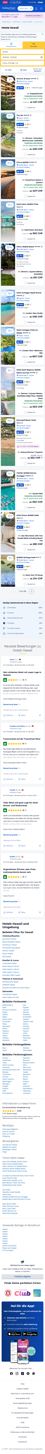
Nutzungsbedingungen (22, 1403)
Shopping (6, 1136)
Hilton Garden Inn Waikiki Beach (14, 1166)
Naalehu (26, 1028)
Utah (4, 1091)
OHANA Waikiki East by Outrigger (15, 1197)
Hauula (25, 1031)
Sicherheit (22, 1437)
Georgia (5, 1072)
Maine (25, 1079)
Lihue (25, 1033)
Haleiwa (5, 1038)
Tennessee (6, 1074)
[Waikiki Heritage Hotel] (8, 570)
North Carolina (8, 1065)
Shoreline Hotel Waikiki (11, 1192)
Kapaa (4, 1035)
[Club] (15, 17)
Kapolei (26, 1007)
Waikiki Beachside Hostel (12, 1185)
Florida (5, 1058)
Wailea (5, 1014)
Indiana (26, 1081)
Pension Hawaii (8, 951)
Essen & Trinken (8, 1134)
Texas (4, 1062)
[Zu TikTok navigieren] (22, 1373)
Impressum (22, 1442)
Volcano (5, 1033)
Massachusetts (28, 1062)
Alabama (26, 1058)
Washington (7, 1081)
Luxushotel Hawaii (9, 963)
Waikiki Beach (7, 1005)
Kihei (4, 1007)
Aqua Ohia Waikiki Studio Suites (14, 1161)
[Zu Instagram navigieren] (17, 1373)
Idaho (25, 1084)
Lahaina (26, 1010)
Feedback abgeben (22, 1276)
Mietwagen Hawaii (9, 1149)
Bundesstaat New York (11, 1070)
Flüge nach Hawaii (9, 1248)
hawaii (5, 1236)
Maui (4, 1048)
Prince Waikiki (22, 162)
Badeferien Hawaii (9, 1147)
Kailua (25, 1024)
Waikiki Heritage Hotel (26, 557)
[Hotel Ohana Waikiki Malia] (8, 532)
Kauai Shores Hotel (9, 1178)
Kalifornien (6, 1060)
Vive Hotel (6, 1190)
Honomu (26, 1026)
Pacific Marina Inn (9, 1211)
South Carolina (8, 1079)
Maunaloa (27, 1038)
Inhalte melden (22, 1389)
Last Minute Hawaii (9, 1145)
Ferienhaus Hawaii (9, 945)
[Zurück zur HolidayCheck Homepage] (8, 8)
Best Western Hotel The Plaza (13, 1183)
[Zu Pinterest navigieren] (28, 1373)
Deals (5, 2)
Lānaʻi (4, 1050)
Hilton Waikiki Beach (25, 247)
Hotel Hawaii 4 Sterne (10, 969)
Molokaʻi (26, 1048)
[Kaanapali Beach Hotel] (8, 441)
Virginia (5, 1088)
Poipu (4, 1024)
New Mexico (27, 1088)
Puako (4, 1012)
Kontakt (31, 2)
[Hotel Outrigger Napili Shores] (8, 307)
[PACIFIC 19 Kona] (8, 93)
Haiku (25, 1040)
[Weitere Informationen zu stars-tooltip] (37, 79)
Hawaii (25, 1072)
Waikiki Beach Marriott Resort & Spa (16, 1199)
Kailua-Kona (7, 1019)
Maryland (26, 1074)
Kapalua (5, 1031)
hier (9, 39)
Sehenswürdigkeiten (10, 1129)
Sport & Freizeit (8, 1131)
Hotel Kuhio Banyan (10, 1213)
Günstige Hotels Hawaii (11, 975)
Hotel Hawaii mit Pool (10, 997)
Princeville (6, 1021)
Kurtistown (27, 1017)
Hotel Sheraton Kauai (10, 1206)
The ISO (19, 115)
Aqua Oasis (6, 1194)
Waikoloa (26, 1014)
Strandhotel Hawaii (9, 994)
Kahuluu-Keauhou (9, 1010)
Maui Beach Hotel (9, 1204)
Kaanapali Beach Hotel (26, 420)
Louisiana (26, 1093)
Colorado (5, 1067)
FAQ (22, 1384)
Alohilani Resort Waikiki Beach (14, 1168)
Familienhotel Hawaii (10, 982)
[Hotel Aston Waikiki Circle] (8, 221)
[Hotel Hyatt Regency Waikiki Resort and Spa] (8, 391)
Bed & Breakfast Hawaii (11, 942)
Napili (4, 1017)
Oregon (5, 1086)
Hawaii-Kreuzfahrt (9, 1246)
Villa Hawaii (6, 957)
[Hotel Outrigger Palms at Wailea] (8, 346)
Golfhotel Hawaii (8, 985)
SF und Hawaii (7, 1250)
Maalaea (26, 1035)
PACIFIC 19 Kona (23, 79)
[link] (36, 8)
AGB (22, 1422)
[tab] (11, 45)
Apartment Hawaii (9, 939)
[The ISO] (8, 134)
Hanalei (26, 1019)
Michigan (6, 1084)
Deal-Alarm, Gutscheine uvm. (22, 1394)
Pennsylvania (7, 1093)
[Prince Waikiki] (8, 179)
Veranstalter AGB (23, 1398)
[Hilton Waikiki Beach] (8, 265)
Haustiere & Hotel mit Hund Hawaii (15, 988)
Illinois (25, 1077)
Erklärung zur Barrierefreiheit (22, 1432)
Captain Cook (28, 1021)
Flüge (4, 1152)
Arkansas (26, 1086)
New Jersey (27, 1070)
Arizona (5, 1077)
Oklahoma (27, 1091)
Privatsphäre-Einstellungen (22, 1413)
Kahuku (26, 1012)
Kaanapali (6, 1026)
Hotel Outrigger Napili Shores (28, 293)
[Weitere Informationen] (42, 458)
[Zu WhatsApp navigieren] (33, 1373)
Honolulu (5, 1040)
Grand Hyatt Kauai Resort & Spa (14, 1171)
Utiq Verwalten (22, 1418)
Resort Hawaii (7, 954)
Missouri (26, 1060)
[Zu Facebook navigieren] (11, 1373)
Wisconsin (27, 1067)
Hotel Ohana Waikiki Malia (27, 515)
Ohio (25, 1065)
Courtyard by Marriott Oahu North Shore (18, 1176)
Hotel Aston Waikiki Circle (27, 204)
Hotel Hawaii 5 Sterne (10, 966)
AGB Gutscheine (22, 1427)
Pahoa (4, 1028)
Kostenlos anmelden (33, 16)
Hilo (24, 1005)
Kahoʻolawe (27, 1050)
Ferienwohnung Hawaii (11, 948)
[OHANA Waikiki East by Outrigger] (8, 490)
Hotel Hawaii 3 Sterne (10, 972)
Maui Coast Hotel (9, 1208)
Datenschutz (22, 1408)
